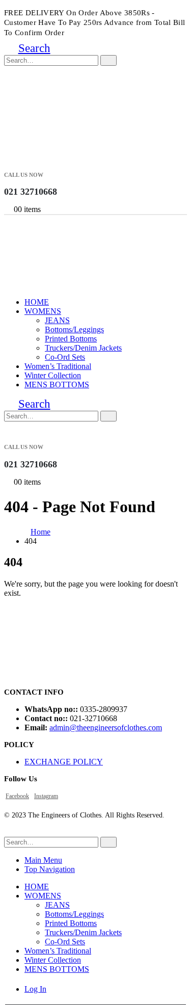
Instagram (46, 796)
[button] (27, 48)
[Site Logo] (55, 144)
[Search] (108, 60)
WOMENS (42, 311)
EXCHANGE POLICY (63, 761)
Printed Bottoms (71, 338)
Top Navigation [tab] (49, 869)
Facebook (17, 796)
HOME (36, 302)
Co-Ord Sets (65, 357)
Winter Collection (52, 375)
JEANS (57, 320)
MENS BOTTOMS (56, 384)
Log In (35, 989)
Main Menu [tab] (43, 860)
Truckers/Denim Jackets (83, 347)
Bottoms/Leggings (74, 329)
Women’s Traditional (57, 366)
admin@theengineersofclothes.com (105, 727)
